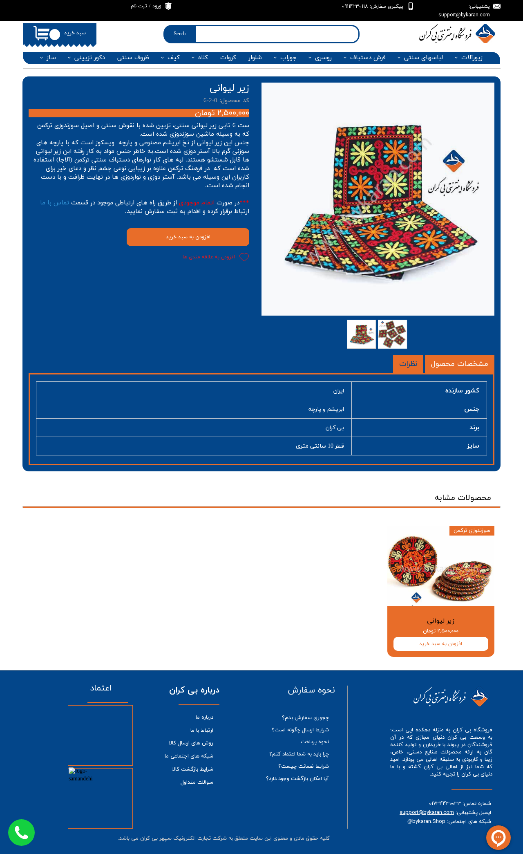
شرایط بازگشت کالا (192, 769)
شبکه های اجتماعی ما (189, 756)
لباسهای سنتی (423, 58)
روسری (323, 58)
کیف (174, 58)
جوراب (288, 58)
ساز (51, 58)
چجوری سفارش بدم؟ (305, 718)
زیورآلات (472, 58)
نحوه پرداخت (315, 742)
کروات (228, 58)
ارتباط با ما (201, 730)
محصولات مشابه (463, 498)
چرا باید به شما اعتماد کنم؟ (299, 754)
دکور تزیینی (89, 58)
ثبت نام (139, 6)
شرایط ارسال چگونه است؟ (300, 730)
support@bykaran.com (427, 812)
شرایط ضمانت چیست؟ (303, 766)
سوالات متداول (197, 782)
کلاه (203, 58)
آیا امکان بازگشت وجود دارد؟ (297, 778)
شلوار (255, 58)
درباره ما (204, 717)
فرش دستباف (368, 58)
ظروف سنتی (133, 58)
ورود (156, 6)
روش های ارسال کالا (191, 743)
